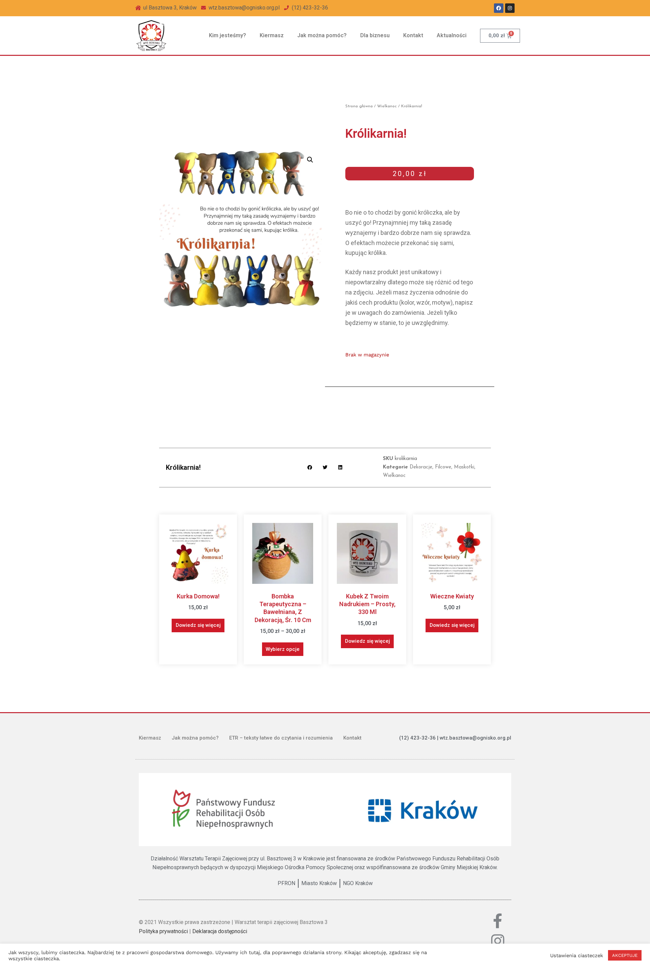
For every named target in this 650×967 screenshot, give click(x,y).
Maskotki (464, 467)
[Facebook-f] (498, 921)
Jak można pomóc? (322, 35)
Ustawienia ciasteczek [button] (576, 955)
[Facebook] (498, 8)
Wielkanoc (387, 106)
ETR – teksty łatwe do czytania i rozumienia (281, 738)
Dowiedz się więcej (198, 625)
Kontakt (413, 35)
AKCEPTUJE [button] (624, 955)
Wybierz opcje (283, 649)
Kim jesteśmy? (227, 35)
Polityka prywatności (163, 931)
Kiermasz (272, 35)
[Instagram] (510, 8)
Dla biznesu (375, 35)
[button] (310, 160)
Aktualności (452, 35)
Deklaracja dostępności (219, 931)
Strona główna (359, 106)
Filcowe (443, 467)
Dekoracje (421, 467)
